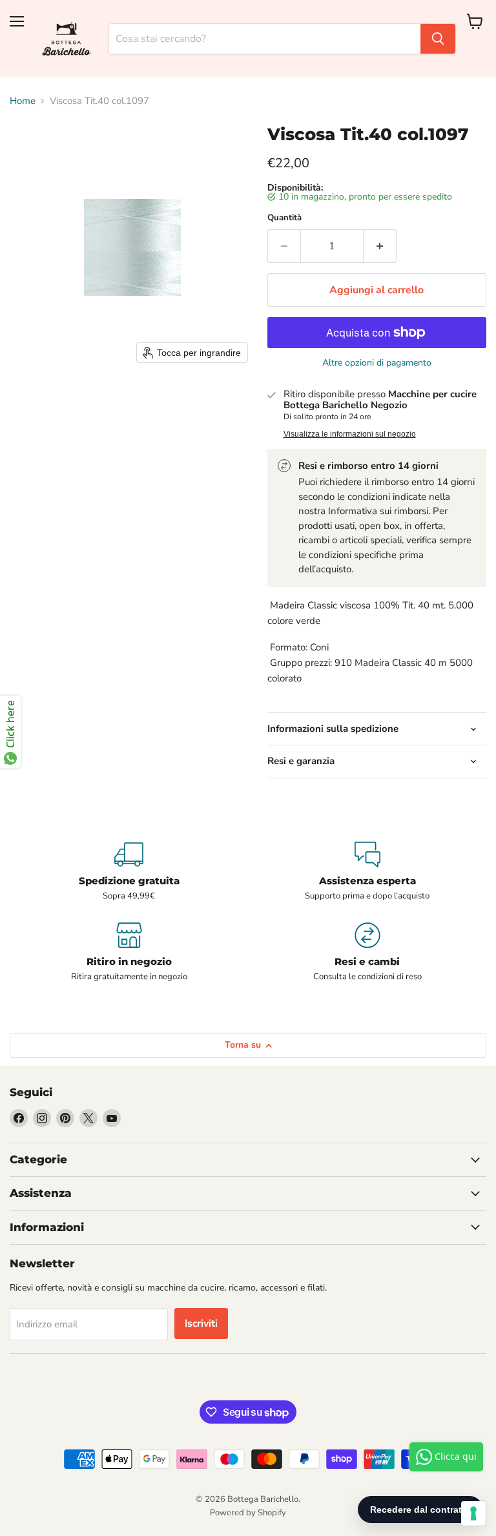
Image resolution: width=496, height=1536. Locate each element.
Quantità (284, 218)
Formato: (287, 647)
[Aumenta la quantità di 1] (380, 246)
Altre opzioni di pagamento (376, 363)
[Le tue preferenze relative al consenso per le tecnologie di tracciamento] (473, 1513)
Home (23, 101)
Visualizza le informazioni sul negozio (350, 434)
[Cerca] (437, 39)
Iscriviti (201, 1323)
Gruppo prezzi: (299, 662)
